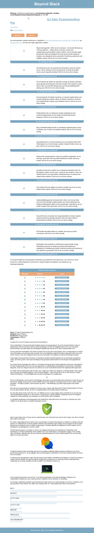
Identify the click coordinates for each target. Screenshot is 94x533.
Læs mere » (18, 35)
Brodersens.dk (56, 40)
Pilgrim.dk (47, 40)
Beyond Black (47, 4)
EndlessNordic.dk (16, 42)
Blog (42, 530)
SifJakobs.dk (75, 40)
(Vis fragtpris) (18, 30)
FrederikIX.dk (66, 40)
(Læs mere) (14, 27)
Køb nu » (32, 35)
